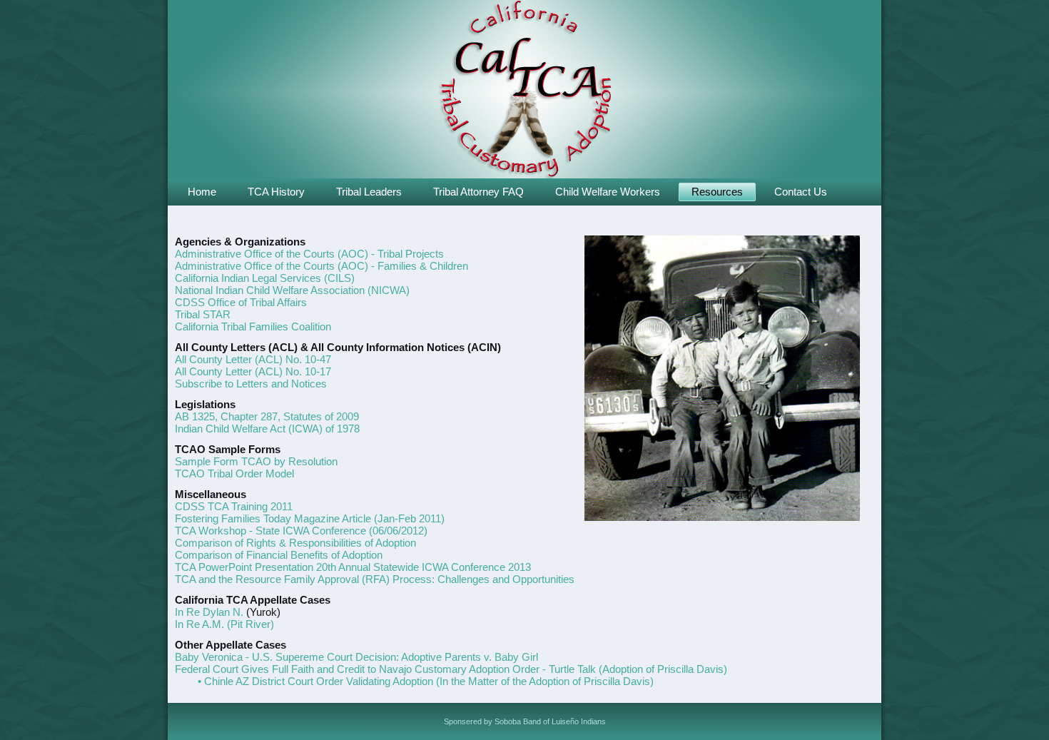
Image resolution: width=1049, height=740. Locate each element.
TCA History (276, 192)
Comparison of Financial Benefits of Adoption (278, 555)
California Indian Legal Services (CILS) (265, 278)
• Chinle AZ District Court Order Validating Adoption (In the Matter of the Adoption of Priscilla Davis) (426, 681)
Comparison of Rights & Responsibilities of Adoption (295, 543)
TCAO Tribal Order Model (234, 473)
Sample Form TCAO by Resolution (256, 461)
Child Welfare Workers (607, 192)
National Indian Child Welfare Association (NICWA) (292, 290)
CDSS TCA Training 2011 (234, 506)
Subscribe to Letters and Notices (251, 383)
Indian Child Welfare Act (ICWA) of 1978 (267, 428)
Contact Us (800, 192)
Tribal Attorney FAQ (478, 192)
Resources (717, 192)
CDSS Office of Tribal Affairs (241, 302)
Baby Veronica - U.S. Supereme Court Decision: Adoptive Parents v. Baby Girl (356, 657)
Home (202, 192)
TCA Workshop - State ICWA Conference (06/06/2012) (301, 530)
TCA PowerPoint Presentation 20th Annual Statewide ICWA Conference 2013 (353, 567)
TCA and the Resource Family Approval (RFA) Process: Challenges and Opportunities (374, 579)
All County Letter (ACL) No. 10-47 (253, 359)
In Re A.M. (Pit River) (224, 624)
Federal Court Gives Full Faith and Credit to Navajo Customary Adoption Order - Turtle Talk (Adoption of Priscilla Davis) (451, 669)
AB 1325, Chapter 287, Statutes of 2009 (267, 416)
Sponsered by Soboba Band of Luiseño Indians (525, 721)
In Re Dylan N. (209, 612)
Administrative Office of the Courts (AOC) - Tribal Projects (309, 254)
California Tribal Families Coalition (253, 326)
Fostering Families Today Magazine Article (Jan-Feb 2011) (310, 518)
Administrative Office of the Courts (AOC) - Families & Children (321, 266)
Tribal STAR (202, 314)
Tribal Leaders (369, 192)
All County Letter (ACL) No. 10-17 (253, 371)
